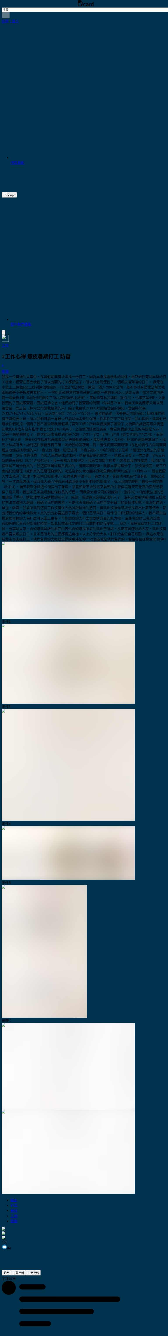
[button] (10, 21)
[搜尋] (6, 15)
